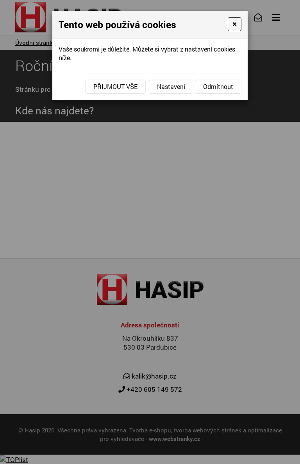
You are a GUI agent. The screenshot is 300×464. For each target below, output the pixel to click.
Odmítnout (218, 86)
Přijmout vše (115, 86)
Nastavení (171, 86)
